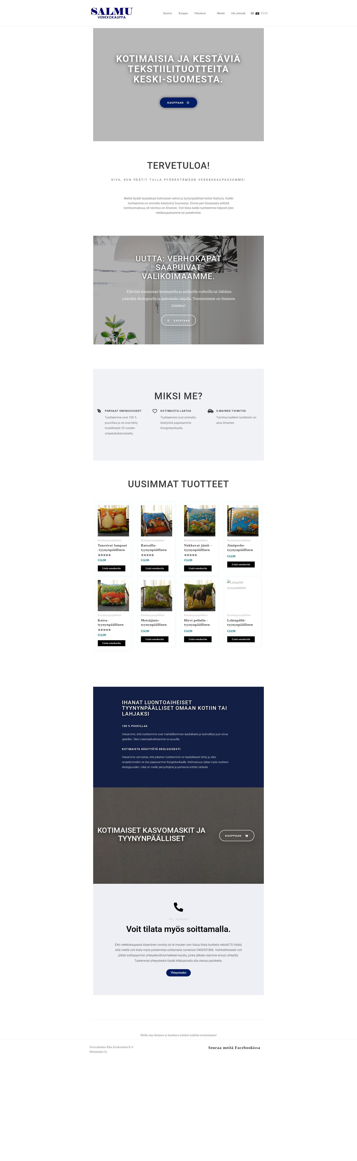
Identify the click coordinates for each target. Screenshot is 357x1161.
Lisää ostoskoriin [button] (111, 568)
